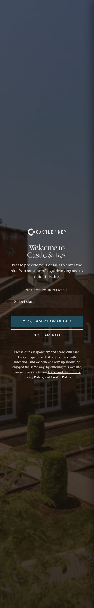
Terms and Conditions (64, 372)
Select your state (47, 290)
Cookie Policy (61, 377)
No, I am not (47, 335)
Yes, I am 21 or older (47, 321)
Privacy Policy (32, 377)
